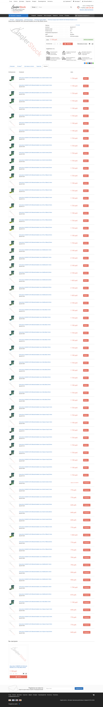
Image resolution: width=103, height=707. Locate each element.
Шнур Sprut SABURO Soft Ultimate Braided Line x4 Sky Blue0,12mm (35, 309)
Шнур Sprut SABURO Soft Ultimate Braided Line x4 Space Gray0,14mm (35, 414)
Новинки (39, 15)
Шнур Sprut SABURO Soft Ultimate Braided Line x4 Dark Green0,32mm (35, 167)
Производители (42, 1)
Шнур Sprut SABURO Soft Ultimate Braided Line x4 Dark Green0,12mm (35, 77)
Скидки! (33, 15)
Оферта (30, 694)
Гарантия (28, 1)
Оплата (15, 1)
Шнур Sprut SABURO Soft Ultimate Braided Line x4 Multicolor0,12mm (35, 249)
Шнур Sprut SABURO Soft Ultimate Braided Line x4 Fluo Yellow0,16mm (35, 190)
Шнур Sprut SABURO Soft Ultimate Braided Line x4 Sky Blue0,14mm (35, 317)
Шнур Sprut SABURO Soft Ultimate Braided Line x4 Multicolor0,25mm (35, 287)
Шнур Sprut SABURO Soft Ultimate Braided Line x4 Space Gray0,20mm (35, 444)
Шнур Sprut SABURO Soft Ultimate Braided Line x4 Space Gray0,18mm (35, 437)
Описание (12, 66)
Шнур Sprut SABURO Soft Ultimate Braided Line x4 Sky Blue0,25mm (35, 392)
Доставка (21, 1)
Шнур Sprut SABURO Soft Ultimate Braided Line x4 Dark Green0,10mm (35, 481)
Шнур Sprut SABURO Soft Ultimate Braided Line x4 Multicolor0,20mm (35, 272)
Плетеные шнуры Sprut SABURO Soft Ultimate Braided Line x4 (62, 19)
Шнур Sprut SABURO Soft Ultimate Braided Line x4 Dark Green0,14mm (35, 85)
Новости (55, 15)
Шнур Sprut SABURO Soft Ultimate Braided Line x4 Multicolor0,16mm (35, 264)
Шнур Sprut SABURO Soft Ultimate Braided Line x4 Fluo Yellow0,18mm (35, 205)
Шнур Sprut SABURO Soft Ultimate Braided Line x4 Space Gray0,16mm (35, 429)
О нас (10, 1)
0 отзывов (78, 25)
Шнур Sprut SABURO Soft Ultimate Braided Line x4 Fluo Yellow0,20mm (35, 220)
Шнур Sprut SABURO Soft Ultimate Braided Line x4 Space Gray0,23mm (35, 452)
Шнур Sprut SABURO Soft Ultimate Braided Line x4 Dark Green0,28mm (35, 160)
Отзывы (67, 15)
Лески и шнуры (19, 19)
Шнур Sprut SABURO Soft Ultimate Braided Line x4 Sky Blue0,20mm (35, 362)
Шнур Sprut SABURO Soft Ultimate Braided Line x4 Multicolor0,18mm (35, 579)
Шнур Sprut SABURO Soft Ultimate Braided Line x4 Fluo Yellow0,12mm (35, 526)
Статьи (61, 15)
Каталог (12, 19)
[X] (89, 63)
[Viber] (91, 63)
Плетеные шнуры (28, 19)
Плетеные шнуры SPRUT (40, 19)
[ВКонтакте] (84, 63)
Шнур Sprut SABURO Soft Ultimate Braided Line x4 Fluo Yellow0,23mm (35, 227)
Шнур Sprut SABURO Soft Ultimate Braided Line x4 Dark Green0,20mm (35, 130)
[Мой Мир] (88, 63)
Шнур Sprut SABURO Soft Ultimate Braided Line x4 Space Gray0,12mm (35, 407)
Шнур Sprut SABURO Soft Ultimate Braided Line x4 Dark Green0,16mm (35, 100)
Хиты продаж (47, 15)
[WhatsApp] (93, 63)
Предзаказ (86, 482)
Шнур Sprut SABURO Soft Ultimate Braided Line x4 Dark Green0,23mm (35, 145)
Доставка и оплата (29, 66)
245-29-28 (86, 8)
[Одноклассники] (86, 63)
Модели (46, 66)
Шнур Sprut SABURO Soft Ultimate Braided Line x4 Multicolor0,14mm (35, 257)
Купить (69, 44)
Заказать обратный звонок (86, 9)
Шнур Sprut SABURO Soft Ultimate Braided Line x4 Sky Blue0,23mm (35, 377)
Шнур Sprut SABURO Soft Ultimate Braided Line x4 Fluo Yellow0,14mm (35, 175)
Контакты (50, 1)
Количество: (49, 43)
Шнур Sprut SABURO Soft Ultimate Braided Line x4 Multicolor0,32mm (35, 294)
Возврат (34, 1)
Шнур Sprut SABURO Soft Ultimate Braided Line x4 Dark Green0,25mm (35, 152)
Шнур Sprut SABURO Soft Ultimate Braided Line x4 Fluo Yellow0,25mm (35, 234)
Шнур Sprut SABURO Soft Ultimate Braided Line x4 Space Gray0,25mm (35, 467)
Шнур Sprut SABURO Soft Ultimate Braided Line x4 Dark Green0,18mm (35, 115)
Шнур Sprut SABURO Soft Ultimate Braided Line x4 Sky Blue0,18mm (35, 347)
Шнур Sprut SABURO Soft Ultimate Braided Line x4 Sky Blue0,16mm (35, 332)
